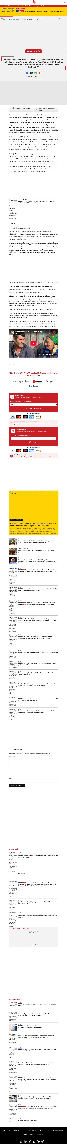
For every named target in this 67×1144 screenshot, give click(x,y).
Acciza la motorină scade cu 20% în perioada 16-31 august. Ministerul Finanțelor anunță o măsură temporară (33, 524)
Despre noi (6, 1130)
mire (10, 364)
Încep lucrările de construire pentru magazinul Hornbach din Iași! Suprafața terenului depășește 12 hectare (37, 589)
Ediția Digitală (40, 1134)
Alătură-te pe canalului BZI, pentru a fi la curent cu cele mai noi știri (33, 374)
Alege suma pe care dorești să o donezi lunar (21, 401)
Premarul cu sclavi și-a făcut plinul (27, 1120)
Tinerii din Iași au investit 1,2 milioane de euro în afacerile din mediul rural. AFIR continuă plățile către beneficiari (36, 1014)
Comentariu (12, 756)
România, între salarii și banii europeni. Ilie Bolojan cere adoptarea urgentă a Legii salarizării (38, 653)
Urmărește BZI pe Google (23, 108)
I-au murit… (21, 873)
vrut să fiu (12, 302)
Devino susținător (35, 408)
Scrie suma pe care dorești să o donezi (20, 435)
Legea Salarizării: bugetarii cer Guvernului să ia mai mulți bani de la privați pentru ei (36, 551)
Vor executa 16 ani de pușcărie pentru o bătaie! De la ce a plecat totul (37, 1004)
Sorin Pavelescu (29, 79)
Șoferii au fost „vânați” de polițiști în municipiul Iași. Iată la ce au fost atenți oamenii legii (37, 902)
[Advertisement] (33, 474)
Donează (35, 442)
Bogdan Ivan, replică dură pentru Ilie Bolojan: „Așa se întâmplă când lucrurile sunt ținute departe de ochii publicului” (36, 711)
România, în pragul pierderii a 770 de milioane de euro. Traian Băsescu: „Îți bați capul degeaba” (37, 673)
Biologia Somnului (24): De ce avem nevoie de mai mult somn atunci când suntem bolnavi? (32, 1026)
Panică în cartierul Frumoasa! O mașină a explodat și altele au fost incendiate (40, 12)
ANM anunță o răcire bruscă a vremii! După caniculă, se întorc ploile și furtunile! (37, 664)
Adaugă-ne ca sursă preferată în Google (46, 109)
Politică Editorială (31, 1130)
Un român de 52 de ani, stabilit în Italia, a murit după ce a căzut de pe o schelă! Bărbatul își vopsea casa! (38, 699)
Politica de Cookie (28, 1134)
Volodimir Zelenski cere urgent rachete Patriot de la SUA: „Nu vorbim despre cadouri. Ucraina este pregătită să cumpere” (37, 684)
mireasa (14, 364)
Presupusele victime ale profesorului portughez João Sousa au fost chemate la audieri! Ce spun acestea (37, 1050)
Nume (10, 778)
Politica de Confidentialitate (56, 1130)
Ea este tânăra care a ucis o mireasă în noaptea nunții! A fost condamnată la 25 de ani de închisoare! (36, 202)
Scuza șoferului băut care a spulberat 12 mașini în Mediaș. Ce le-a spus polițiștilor (23, 6)
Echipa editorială (18, 1130)
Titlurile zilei (38, 79)
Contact (42, 1130)
